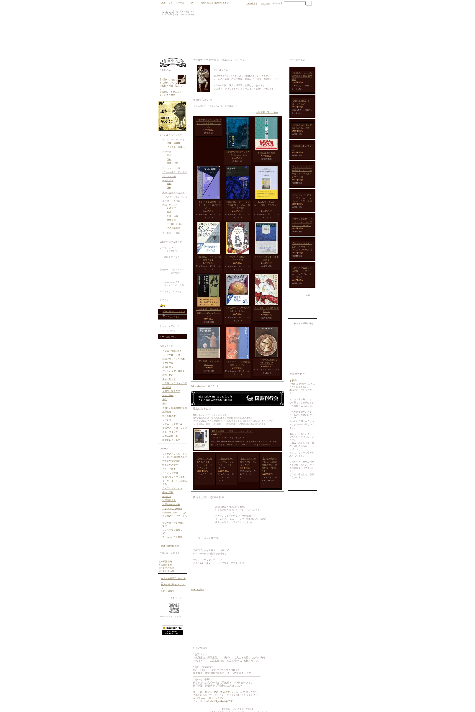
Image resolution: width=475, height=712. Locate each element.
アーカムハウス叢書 (172, 537)
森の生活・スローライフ (174, 428)
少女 (164, 399)
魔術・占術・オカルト (173, 192)
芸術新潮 (171, 220)
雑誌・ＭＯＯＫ (170, 204)
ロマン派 (166, 420)
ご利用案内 (250, 3)
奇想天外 (166, 387)
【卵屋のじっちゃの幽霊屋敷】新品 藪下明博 (302, 97)
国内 (169, 159)
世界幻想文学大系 (171, 461)
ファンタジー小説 (171, 168)
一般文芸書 (167, 180)
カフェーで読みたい (172, 351)
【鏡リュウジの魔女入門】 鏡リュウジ (248, 464)
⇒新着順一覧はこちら (267, 112)
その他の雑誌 (173, 228)
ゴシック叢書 (169, 469)
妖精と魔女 (167, 367)
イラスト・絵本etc (176, 147)
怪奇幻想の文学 (170, 465)
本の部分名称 (165, 564)
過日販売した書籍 (171, 233)
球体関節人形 (169, 415)
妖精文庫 (166, 496)
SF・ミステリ (169, 176)
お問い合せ (265, 3)
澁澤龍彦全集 (169, 500)
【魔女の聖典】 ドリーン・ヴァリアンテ (232, 434)
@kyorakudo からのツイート (205, 389)
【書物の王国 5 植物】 (266, 152)
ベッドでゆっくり (171, 355)
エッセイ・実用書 (171, 201)
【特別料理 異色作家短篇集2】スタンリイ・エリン (208, 315)
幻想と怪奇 (172, 216)
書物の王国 (167, 492)
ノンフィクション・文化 (174, 196)
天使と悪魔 (167, 363)
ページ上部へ (197, 592)
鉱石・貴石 (167, 375)
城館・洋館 (167, 395)
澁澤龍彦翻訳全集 (171, 504)
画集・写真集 (173, 143)
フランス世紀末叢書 (172, 508)
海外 (169, 155)
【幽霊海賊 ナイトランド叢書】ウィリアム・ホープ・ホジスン (237, 208)
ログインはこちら (171, 317)
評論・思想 (172, 163)
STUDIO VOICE (175, 224)
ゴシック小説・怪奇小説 (174, 172)
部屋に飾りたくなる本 (173, 359)
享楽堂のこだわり (168, 79)
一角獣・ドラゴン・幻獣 (174, 383)
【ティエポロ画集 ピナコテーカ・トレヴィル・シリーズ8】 (302, 404)
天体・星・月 (169, 379)
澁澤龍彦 (166, 411)
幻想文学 (166, 152)
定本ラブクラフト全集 (173, 477)
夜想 (169, 212)
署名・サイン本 (170, 432)
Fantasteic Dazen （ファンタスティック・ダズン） (174, 515)
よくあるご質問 (167, 95)
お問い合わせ (167, 590)
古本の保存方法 (166, 568)
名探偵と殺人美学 (171, 391)
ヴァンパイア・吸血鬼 (173, 371)
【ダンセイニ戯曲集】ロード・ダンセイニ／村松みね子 (208, 208)
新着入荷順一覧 (170, 436)
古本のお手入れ (166, 571)
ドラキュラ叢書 (170, 473)
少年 (164, 403)
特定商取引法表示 (170, 545)
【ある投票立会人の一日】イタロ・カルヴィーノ (266, 208)
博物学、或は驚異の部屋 (174, 407)
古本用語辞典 (165, 561)
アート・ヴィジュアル (173, 140)
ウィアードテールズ (172, 488)
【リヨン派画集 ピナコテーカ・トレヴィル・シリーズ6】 (302, 360)
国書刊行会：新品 (171, 440)
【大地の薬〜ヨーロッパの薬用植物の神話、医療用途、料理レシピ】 (269, 468)
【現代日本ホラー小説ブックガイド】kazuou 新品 (208, 155)
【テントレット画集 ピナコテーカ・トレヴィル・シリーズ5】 (303, 316)
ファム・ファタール (172, 424)
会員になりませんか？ (171, 92)
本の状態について (168, 82)
